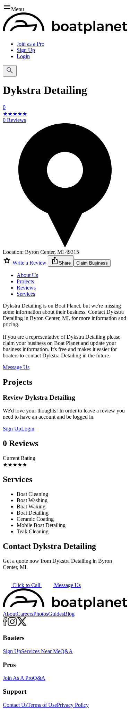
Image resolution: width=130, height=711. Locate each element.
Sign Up (26, 50)
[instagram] (12, 624)
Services (26, 294)
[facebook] (5, 624)
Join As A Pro (18, 678)
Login (23, 56)
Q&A (66, 651)
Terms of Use (42, 705)
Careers (25, 614)
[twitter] (22, 624)
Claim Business (92, 263)
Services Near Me (40, 651)
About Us (27, 275)
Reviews (26, 288)
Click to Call (26, 585)
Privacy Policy (73, 705)
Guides (56, 614)
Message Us (16, 367)
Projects (25, 281)
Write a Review (29, 263)
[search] (10, 71)
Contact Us (15, 705)
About (10, 614)
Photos (40, 614)
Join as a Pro (30, 44)
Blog (69, 614)
